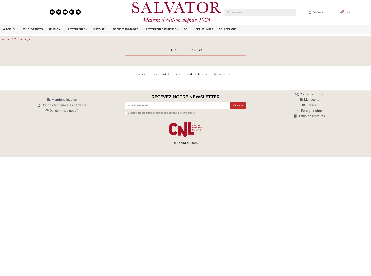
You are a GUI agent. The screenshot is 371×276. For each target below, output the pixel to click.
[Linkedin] (78, 12)
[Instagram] (71, 12)
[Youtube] (65, 12)
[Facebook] (52, 12)
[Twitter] (58, 12)
